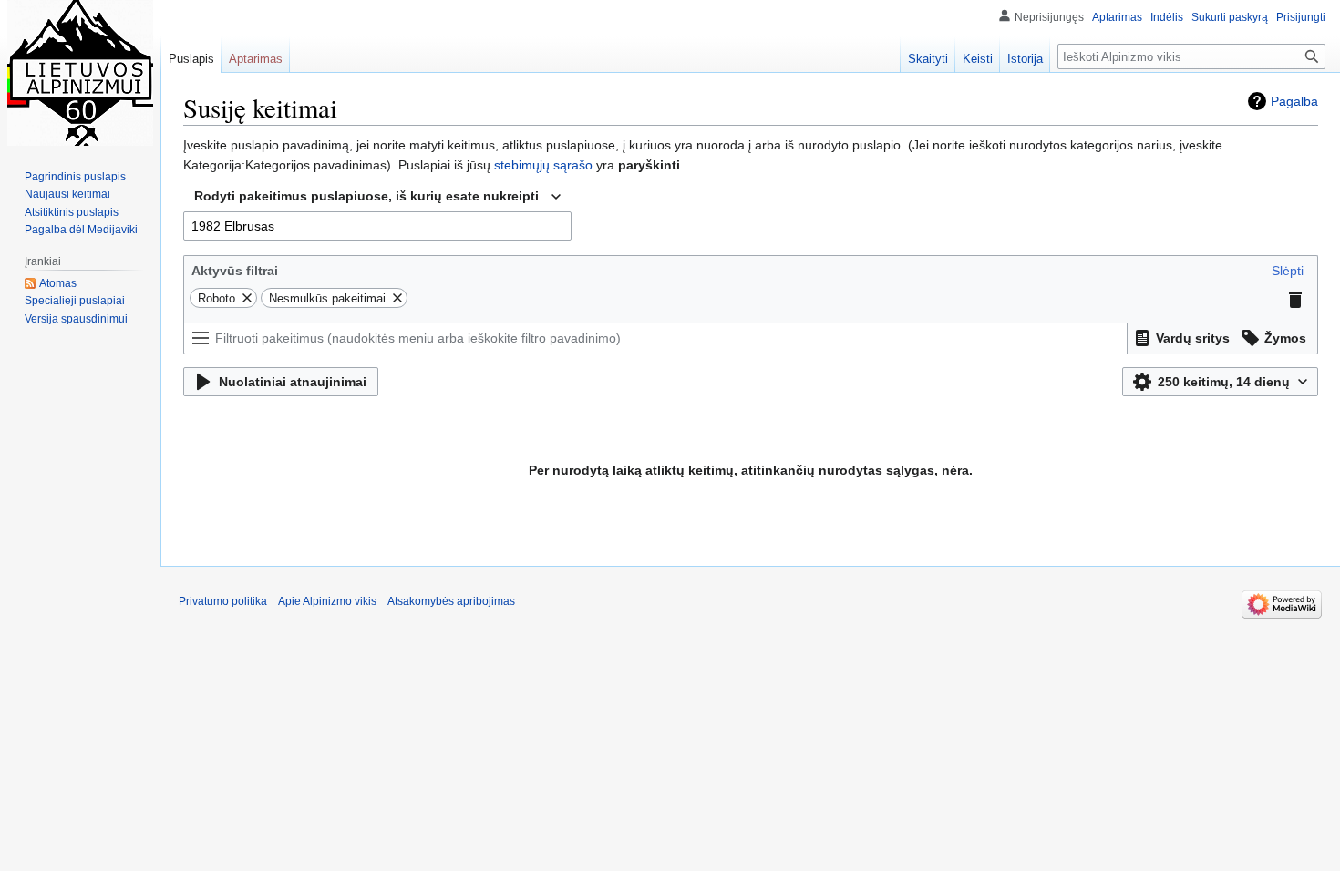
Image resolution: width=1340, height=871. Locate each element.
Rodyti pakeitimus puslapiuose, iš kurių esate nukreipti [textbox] (366, 196)
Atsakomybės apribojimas (451, 601)
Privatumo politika (223, 601)
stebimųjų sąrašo (543, 165)
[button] (1287, 270)
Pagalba (1294, 101)
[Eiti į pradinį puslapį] (80, 73)
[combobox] (377, 196)
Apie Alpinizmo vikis (327, 601)
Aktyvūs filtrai (234, 270)
